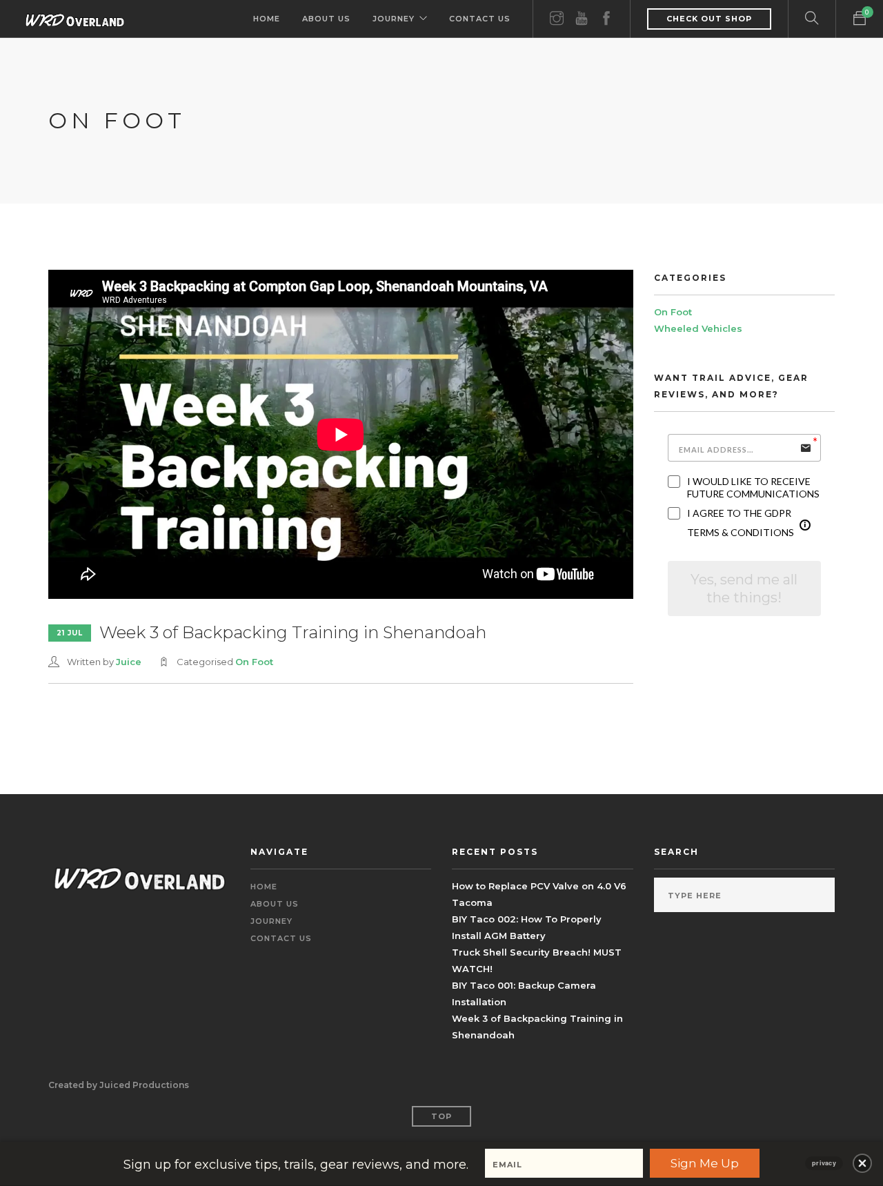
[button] (862, 1163)
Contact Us (479, 18)
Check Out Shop (709, 18)
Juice (128, 661)
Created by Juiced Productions (118, 1085)
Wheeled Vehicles (698, 328)
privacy (824, 1162)
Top (441, 1116)
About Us (326, 18)
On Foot (254, 661)
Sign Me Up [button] (705, 1163)
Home (266, 18)
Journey (394, 18)
